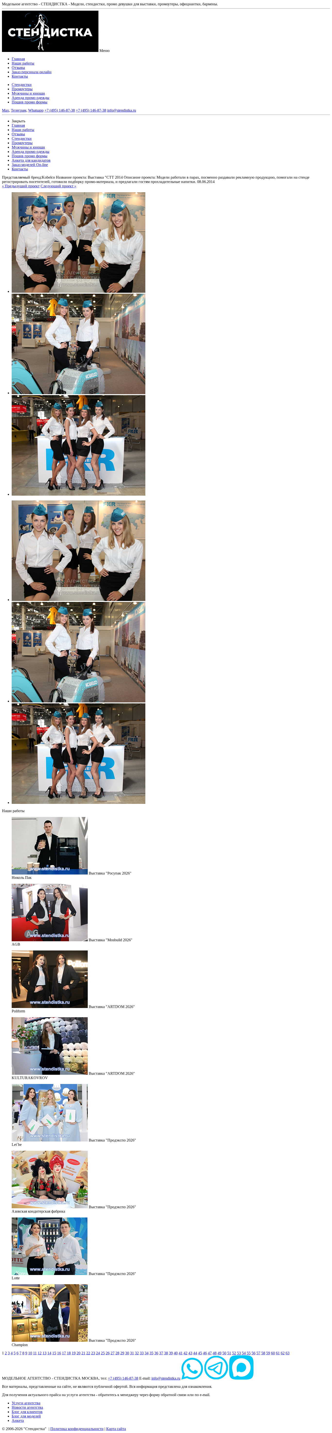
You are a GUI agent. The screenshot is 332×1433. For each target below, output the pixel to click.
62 (283, 1353)
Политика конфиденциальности (77, 1429)
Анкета (18, 1420)
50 (224, 1353)
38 (166, 1353)
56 (253, 1353)
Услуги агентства (26, 1403)
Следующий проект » (58, 186)
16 (59, 1353)
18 (69, 1353)
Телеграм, (19, 110)
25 (103, 1353)
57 (258, 1353)
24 (98, 1353)
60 (273, 1353)
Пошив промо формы (29, 102)
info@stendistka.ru (121, 110)
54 (244, 1353)
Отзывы (18, 68)
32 (137, 1353)
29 (122, 1353)
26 (108, 1353)
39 (171, 1353)
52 (234, 1353)
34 (147, 1353)
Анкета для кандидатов (31, 160)
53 (239, 1353)
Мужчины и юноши (28, 93)
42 (185, 1353)
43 (190, 1353)
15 (54, 1353)
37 (161, 1353)
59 (268, 1353)
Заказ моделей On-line (30, 165)
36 (156, 1353)
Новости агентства (27, 1407)
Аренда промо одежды (30, 98)
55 (249, 1353)
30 (127, 1353)
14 (49, 1353)
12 (40, 1353)
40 (176, 1353)
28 (117, 1353)
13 (44, 1353)
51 (229, 1353)
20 (78, 1353)
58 (263, 1353)
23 (93, 1353)
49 (219, 1353)
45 (200, 1353)
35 (151, 1353)
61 (278, 1353)
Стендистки (22, 85)
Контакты (20, 76)
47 (210, 1353)
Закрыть (18, 121)
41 (181, 1353)
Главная (18, 59)
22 (88, 1353)
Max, (6, 110)
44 (195, 1353)
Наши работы (23, 63)
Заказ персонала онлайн (32, 72)
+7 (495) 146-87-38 (59, 110)
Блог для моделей (26, 1416)
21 (83, 1353)
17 (64, 1353)
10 (30, 1353)
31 (132, 1353)
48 (215, 1353)
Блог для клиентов (27, 1412)
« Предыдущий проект (21, 186)
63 (287, 1353)
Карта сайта (116, 1429)
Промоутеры (22, 89)
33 (142, 1353)
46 (205, 1353)
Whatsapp (36, 110)
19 (74, 1353)
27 (112, 1353)
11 (35, 1353)
